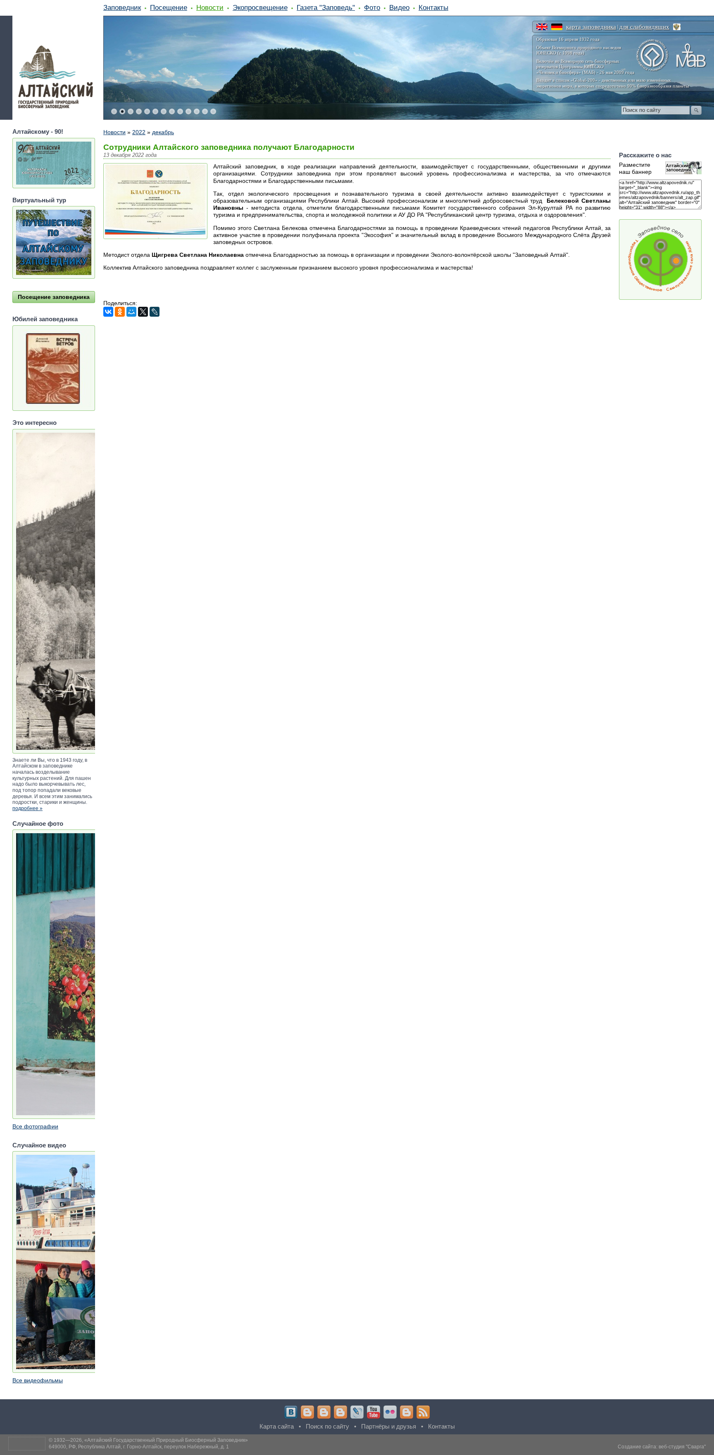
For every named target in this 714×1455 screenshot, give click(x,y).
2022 (138, 132)
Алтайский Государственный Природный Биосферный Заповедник (166, 1440)
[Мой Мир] (131, 312)
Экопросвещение (260, 7)
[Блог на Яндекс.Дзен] (340, 1412)
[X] (143, 312)
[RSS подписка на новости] (423, 1412)
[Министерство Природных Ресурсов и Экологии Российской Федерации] (677, 27)
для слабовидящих (644, 27)
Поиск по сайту (327, 1426)
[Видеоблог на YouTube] (373, 1412)
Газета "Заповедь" (326, 7)
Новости (210, 7)
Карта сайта (276, 1426)
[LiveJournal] (154, 312)
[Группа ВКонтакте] (291, 1412)
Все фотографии (35, 1126)
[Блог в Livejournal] (357, 1412)
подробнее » (27, 808)
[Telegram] (307, 1412)
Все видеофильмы (37, 1380)
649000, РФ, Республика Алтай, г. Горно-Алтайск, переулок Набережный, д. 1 (139, 1447)
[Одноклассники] (120, 312)
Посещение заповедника (54, 297)
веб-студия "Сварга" (682, 1447)
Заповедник (122, 7)
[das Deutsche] (556, 27)
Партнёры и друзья (388, 1426)
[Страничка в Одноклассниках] (324, 1412)
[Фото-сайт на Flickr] (390, 1412)
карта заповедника (591, 27)
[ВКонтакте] (108, 312)
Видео (399, 7)
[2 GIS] (406, 1412)
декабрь (163, 132)
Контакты (433, 7)
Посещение (168, 7)
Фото (372, 7)
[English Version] (541, 27)
